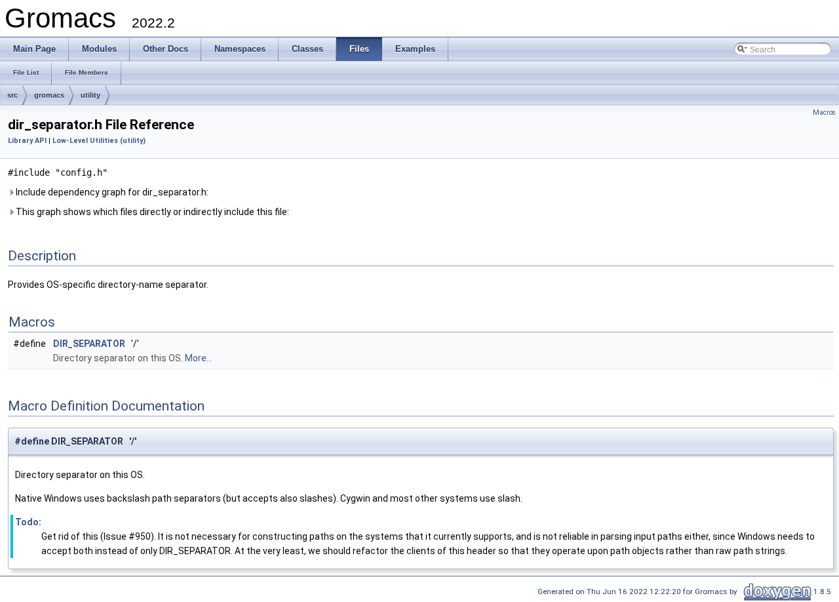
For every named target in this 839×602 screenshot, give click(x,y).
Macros (824, 112)
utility (90, 95)
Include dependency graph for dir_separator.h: (111, 192)
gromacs (49, 95)
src (12, 95)
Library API (27, 140)
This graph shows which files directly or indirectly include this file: (151, 212)
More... (198, 358)
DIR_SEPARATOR (89, 343)
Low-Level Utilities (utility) (99, 140)
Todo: (28, 522)
